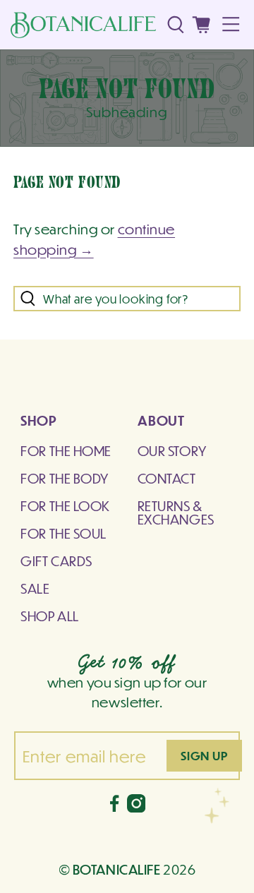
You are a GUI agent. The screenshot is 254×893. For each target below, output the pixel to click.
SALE (34, 588)
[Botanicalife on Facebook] (114, 806)
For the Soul (63, 533)
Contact (167, 477)
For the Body (64, 477)
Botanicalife (117, 869)
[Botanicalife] (83, 25)
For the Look (65, 505)
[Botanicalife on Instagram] (136, 806)
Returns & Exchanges (176, 512)
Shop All (49, 615)
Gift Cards (56, 560)
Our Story (172, 450)
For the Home (65, 450)
